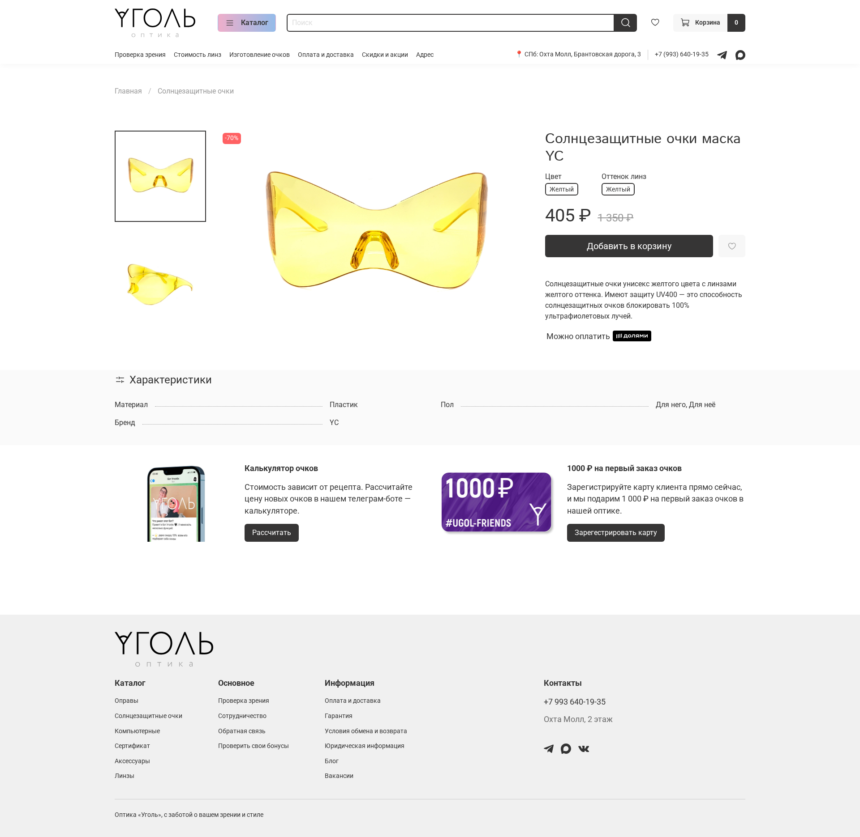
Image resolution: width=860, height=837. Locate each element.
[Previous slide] (238, 234)
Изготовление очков (259, 55)
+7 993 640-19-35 (575, 701)
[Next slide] (513, 234)
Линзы (124, 776)
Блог (332, 761)
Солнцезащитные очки (196, 91)
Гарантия (339, 716)
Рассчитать (271, 532)
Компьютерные (137, 731)
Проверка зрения (140, 55)
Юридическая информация (364, 746)
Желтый (562, 189)
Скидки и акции (385, 55)
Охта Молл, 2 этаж (578, 719)
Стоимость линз (197, 55)
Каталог (254, 22)
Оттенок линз (624, 176)
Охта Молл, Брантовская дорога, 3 (590, 54)
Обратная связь (242, 731)
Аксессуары (132, 761)
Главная (128, 91)
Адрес (425, 55)
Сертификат (132, 746)
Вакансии (339, 776)
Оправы (126, 701)
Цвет (553, 176)
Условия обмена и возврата (366, 731)
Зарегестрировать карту (616, 532)
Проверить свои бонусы (253, 746)
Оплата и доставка (326, 55)
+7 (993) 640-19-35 (682, 54)
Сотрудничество (242, 716)
